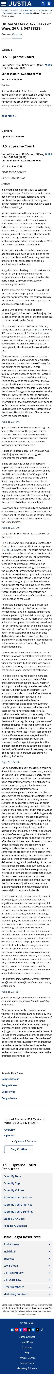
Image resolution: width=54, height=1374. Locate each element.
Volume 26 (27, 13)
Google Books (9, 1085)
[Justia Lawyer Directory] (41, 1329)
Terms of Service (27, 1358)
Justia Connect (27, 1337)
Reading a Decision (15, 1225)
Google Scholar (10, 1079)
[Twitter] (37, 1329)
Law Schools (10, 1265)
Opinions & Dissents (12, 136)
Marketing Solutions (15, 1294)
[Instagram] (25, 1329)
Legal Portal (27, 1342)
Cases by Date (12, 1176)
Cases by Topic (12, 1183)
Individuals (10, 1251)
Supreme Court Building (18, 1211)
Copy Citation (19, 1149)
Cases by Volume (13, 1190)
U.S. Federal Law (13, 1272)
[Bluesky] (33, 1329)
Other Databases (13, 1287)
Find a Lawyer (11, 1244)
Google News (9, 1098)
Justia (4, 10)
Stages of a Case (14, 1218)
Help (27, 1352)
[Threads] (29, 1329)
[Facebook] (20, 1329)
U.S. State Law (12, 1279)
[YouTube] (16, 1329)
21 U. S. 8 (39, 329)
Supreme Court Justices (17, 1204)
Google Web (8, 1091)
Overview (6, 34)
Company (27, 1347)
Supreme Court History (17, 1197)
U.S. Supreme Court (43, 10)
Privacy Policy (27, 1363)
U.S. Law (13, 10)
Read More (7, 115)
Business (8, 1258)
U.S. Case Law (25, 10)
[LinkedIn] (12, 1329)
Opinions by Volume (12, 13)
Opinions (17, 34)
